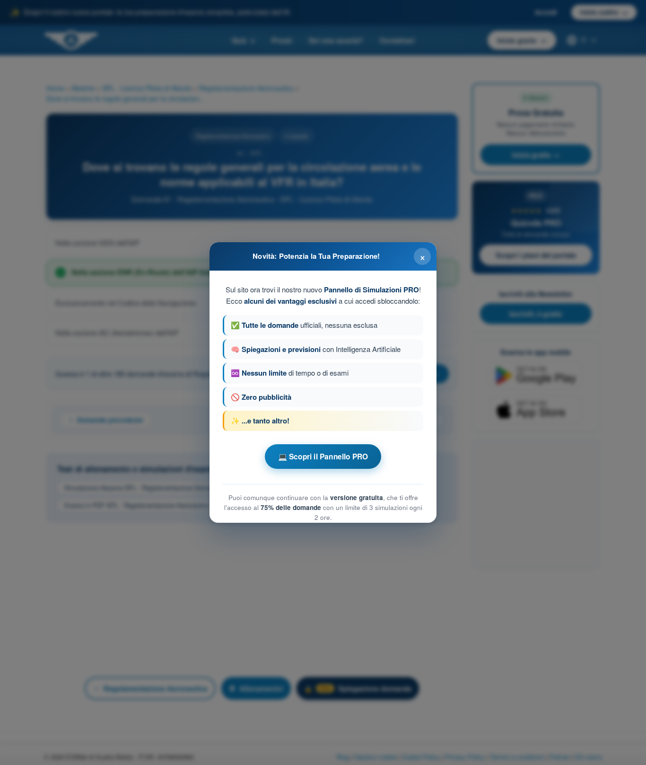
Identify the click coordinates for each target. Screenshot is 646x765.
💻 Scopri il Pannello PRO (323, 456)
